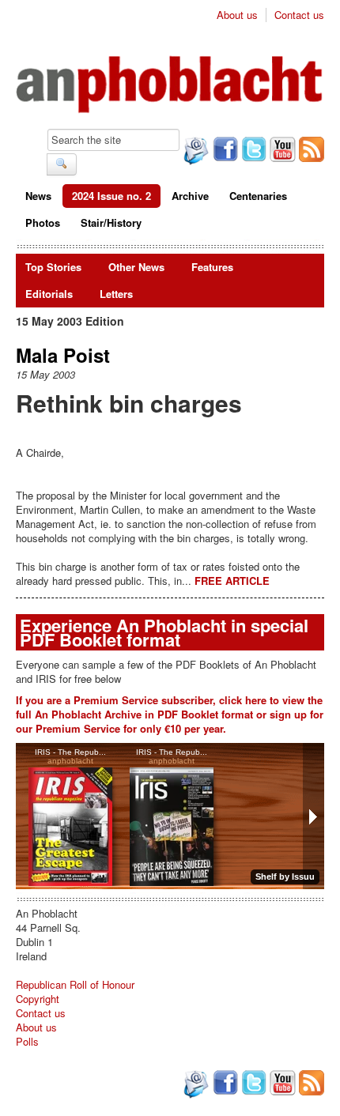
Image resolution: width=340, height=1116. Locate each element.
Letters (116, 293)
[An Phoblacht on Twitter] (252, 151)
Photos (42, 222)
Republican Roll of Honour (75, 984)
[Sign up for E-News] (194, 152)
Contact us (299, 15)
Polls (27, 1041)
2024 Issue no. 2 (111, 195)
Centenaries (258, 195)
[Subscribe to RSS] (310, 151)
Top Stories (53, 266)
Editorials (49, 293)
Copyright (37, 998)
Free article (232, 580)
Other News (136, 266)
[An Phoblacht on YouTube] (281, 151)
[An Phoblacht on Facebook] (224, 151)
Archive (190, 195)
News (38, 195)
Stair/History (111, 222)
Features (212, 266)
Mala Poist (63, 354)
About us (237, 15)
